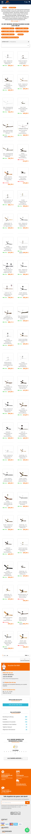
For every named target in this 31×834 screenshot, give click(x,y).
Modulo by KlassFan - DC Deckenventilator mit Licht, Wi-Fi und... (23, 387)
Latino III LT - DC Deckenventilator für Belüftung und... (8, 294)
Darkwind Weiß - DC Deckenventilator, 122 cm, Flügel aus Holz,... (8, 225)
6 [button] (15, 751)
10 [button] (23, 751)
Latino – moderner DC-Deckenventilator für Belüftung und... (8, 62)
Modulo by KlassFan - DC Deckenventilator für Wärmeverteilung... (8, 201)
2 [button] (6, 751)
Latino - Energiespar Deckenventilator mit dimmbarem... (23, 503)
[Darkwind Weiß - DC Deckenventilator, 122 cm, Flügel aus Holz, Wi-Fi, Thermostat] (8, 219)
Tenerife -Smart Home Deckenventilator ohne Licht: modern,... (22, 549)
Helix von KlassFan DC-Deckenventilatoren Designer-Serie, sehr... (8, 271)
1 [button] (4, 751)
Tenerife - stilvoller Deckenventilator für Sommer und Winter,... (22, 480)
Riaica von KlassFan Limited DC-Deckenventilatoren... (23, 132)
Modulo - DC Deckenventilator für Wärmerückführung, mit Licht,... (8, 318)
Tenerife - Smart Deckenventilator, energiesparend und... (23, 642)
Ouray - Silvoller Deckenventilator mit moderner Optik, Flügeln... (8, 643)
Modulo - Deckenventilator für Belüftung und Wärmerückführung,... (8, 248)
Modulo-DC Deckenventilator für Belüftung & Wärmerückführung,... (8, 86)
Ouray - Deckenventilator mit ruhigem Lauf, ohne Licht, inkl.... (8, 132)
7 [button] (17, 751)
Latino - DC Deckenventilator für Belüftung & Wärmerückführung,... (23, 434)
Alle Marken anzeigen (15, 758)
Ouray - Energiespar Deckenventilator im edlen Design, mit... (23, 619)
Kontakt (4, 819)
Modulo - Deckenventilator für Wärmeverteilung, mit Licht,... (8, 503)
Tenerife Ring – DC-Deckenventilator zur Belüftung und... (23, 457)
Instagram (19, 813)
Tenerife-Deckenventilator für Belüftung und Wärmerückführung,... (23, 202)
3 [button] (8, 751)
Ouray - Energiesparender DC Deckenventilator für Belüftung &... (8, 109)
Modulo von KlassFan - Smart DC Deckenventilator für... (8, 619)
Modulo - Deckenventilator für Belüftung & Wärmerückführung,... (23, 155)
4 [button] (10, 751)
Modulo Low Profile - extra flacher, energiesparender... (23, 178)
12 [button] (15, 753)
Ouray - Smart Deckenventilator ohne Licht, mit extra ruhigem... (22, 109)
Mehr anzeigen (15, 21)
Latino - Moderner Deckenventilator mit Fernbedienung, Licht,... (8, 480)
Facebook (12, 813)
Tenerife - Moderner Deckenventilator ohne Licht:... (22, 294)
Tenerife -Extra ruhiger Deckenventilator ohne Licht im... (22, 341)
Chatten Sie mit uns (10, 682)
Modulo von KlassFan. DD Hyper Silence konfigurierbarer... (22, 62)
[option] (15, 748)
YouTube (15, 813)
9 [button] (21, 751)
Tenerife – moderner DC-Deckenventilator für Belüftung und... (23, 85)
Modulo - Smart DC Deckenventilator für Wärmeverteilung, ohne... (8, 179)
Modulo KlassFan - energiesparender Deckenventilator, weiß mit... (8, 364)
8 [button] (19, 751)
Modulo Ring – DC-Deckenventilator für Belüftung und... (23, 526)
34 (7, 655)
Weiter (27, 655)
